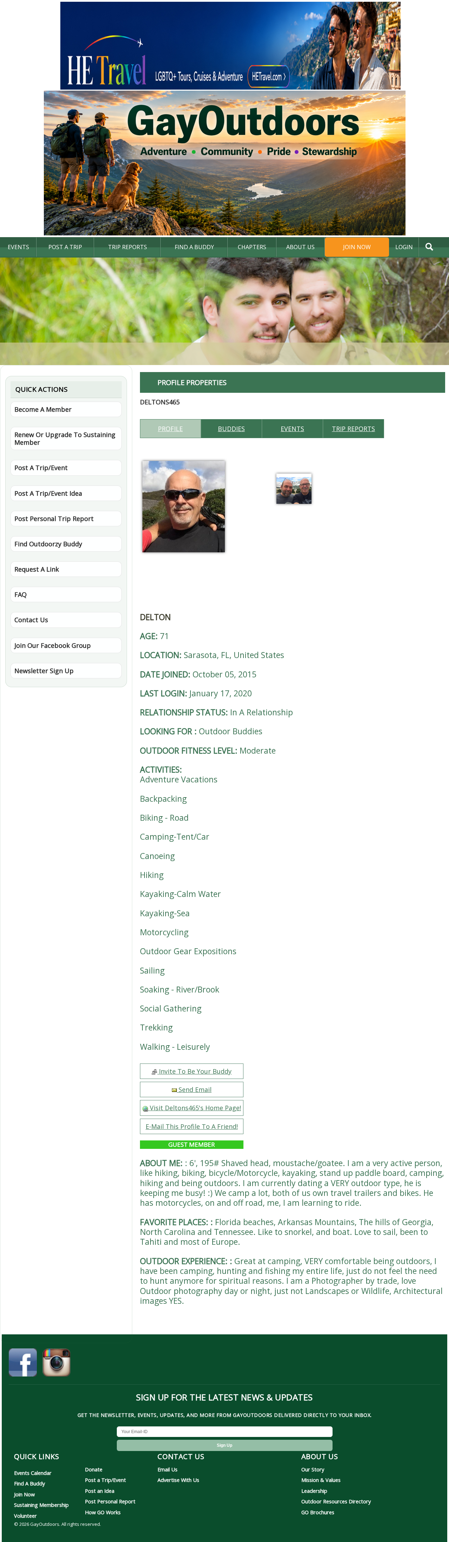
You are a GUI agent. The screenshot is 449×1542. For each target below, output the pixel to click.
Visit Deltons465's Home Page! (194, 1108)
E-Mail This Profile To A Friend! (192, 1126)
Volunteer (25, 1515)
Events (18, 247)
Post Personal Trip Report (54, 518)
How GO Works (103, 1512)
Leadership (314, 1490)
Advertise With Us (178, 1479)
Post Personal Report (110, 1501)
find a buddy (194, 247)
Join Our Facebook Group (52, 645)
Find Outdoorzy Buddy (48, 544)
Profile (170, 428)
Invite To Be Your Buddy (194, 1071)
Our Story (312, 1469)
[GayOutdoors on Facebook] (23, 1363)
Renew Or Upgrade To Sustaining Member (64, 438)
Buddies (231, 428)
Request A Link (36, 569)
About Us (300, 247)
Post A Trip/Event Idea (48, 493)
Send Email (194, 1089)
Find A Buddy (29, 1483)
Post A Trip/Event (41, 467)
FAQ (20, 594)
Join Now (357, 247)
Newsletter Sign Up (44, 670)
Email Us (167, 1469)
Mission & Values (321, 1479)
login (404, 247)
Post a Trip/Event (105, 1479)
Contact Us (31, 620)
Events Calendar (33, 1472)
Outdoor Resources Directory (336, 1501)
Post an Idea (99, 1490)
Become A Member (43, 409)
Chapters (252, 247)
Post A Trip (65, 247)
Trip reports (353, 428)
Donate (93, 1469)
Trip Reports (127, 247)
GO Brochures (317, 1512)
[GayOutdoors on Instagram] (56, 1363)
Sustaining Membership (41, 1504)
